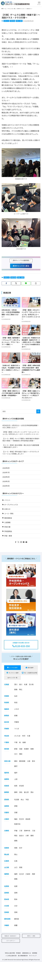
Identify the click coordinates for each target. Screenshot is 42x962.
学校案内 (18, 953)
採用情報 (34, 953)
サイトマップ (32, 956)
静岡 (15, 792)
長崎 (15, 893)
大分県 (6, 906)
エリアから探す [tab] (13, 667)
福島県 (6, 709)
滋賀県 (6, 806)
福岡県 (6, 874)
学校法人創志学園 (10, 953)
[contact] (26, 542)
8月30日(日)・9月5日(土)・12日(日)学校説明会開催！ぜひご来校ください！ (20, 426)
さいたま (17, 736)
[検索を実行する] (38, 411)
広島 (15, 861)
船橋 (24, 742)
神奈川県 (7, 761)
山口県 (6, 867)
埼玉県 (6, 736)
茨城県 (6, 728)
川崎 (28, 761)
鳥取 (15, 848)
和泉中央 (17, 824)
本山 (22, 799)
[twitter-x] (18, 542)
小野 (27, 835)
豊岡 (32, 835)
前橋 (15, 715)
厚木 (33, 761)
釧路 (15, 689)
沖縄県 (6, 925)
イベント (7, 500)
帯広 (20, 689)
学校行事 (12, 21)
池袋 (20, 749)
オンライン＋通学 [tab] (13, 673)
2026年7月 (6, 472)
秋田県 (6, 702)
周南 (20, 867)
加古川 (21, 835)
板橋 (32, 749)
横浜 (15, 761)
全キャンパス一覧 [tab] (12, 677)
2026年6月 (6, 477)
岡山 (15, 854)
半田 (27, 799)
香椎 (15, 879)
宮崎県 (6, 912)
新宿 (15, 749)
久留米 (28, 874)
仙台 (15, 696)
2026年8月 (6, 468)
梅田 (15, 819)
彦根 (15, 806)
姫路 (15, 841)
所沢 (23, 736)
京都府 (6, 812)
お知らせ (6, 21)
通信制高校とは (26, 953)
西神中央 (27, 830)
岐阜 (15, 786)
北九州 (21, 874)
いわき (16, 709)
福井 (15, 773)
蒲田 (20, 754)
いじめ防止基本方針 (11, 956)
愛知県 (6, 799)
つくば (16, 728)
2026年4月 (6, 486)
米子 (20, 848)
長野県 (6, 779)
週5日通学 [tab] (30, 667)
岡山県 (6, 854)
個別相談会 (8, 518)
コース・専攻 (8, 513)
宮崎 (15, 912)
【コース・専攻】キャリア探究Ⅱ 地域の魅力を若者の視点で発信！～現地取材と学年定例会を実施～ (20, 439)
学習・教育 (19, 21)
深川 (15, 684)
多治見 (21, 786)
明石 (15, 835)
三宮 (20, 830)
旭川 (20, 684)
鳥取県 (6, 848)
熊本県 (6, 899)
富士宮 (26, 792)
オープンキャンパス (11, 504)
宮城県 (6, 696)
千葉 (15, 742)
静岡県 (6, 792)
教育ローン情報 (31, 936)
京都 (15, 812)
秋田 (15, 702)
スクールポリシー (10, 940)
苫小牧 (31, 684)
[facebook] (16, 542)
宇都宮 (16, 722)
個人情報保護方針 (23, 956)
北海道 (6, 684)
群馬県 (6, 715)
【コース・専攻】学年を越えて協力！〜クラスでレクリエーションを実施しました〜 (20, 453)
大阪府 (6, 819)
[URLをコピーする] (35, 283)
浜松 (20, 792)
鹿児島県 (7, 919)
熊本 (15, 899)
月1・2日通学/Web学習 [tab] (30, 673)
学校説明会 (8, 531)
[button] (39, 3)
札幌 (25, 684)
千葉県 (6, 742)
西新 (33, 874)
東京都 (6, 749)
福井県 (6, 773)
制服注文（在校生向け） (11, 936)
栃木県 (6, 722)
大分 (15, 906)
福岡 (15, 874)
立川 (15, 754)
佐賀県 (6, 886)
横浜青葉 (22, 761)
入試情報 (7, 522)
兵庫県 (6, 830)
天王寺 (21, 819)
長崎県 (6, 893)
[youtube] (24, 542)
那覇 (15, 925)
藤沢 (15, 766)
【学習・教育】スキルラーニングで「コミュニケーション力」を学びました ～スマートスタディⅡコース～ (20, 433)
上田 (15, 779)
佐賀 (15, 886)
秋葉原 (26, 749)
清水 (32, 792)
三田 (33, 830)
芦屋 (15, 830)
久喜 (28, 736)
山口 (15, 867)
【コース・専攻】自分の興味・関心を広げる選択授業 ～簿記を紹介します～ (20, 446)
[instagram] (21, 542)
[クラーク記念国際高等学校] (15, 3)
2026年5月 (6, 481)
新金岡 (28, 819)
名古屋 (16, 799)
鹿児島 (16, 919)
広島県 (6, 861)
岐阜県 (6, 786)
